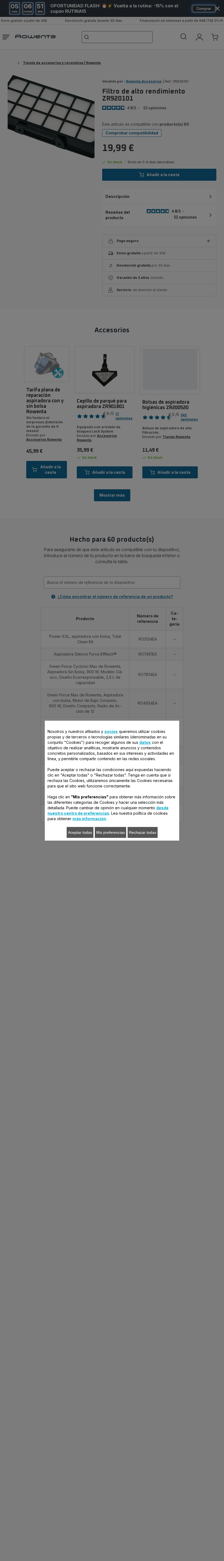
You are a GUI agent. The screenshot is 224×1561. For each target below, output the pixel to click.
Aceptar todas (80, 832)
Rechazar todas (142, 832)
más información (89, 818)
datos (145, 742)
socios (111, 731)
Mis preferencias (110, 832)
